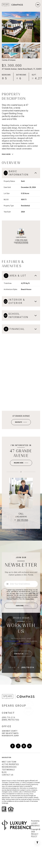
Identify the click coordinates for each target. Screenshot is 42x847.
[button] (21, 654)
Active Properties (10, 764)
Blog (4, 772)
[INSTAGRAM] (18, 746)
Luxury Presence (35, 824)
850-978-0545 (22, 240)
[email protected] (11, 641)
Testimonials (8, 770)
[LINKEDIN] (29, 746)
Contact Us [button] (7, 775)
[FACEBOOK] (12, 746)
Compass (29, 782)
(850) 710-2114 (27, 667)
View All (31, 51)
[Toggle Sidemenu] (37, 4)
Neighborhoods (9, 767)
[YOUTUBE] (23, 746)
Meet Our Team (9, 762)
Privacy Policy (29, 599)
